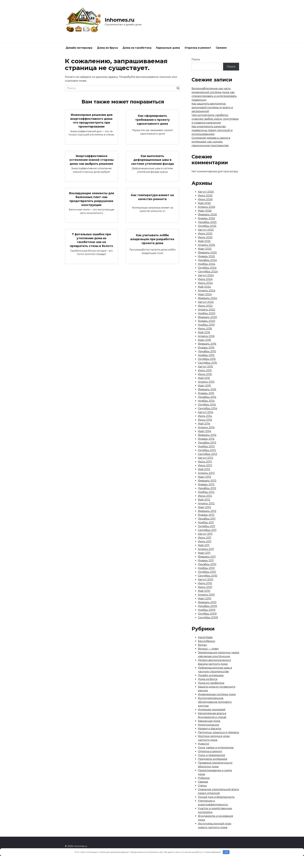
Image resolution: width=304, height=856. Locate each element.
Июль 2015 (205, 370)
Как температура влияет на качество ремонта (152, 197)
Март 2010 (204, 598)
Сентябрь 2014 (207, 408)
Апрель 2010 (206, 594)
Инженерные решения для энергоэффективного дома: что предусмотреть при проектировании (91, 120)
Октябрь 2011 (206, 526)
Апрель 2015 (206, 381)
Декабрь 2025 (207, 222)
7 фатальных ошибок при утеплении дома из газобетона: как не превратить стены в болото (91, 240)
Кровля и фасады (209, 728)
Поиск (196, 59)
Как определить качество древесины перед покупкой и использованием (212, 130)
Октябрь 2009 (207, 613)
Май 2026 (204, 203)
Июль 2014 (205, 416)
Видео (202, 644)
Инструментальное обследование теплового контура (215, 702)
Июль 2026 (205, 195)
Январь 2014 (206, 438)
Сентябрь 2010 (207, 575)
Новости (203, 743)
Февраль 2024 (207, 298)
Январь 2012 (206, 514)
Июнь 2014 (205, 419)
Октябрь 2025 (207, 225)
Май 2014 (204, 423)
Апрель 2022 (206, 309)
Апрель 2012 (206, 503)
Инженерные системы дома (217, 694)
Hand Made (205, 637)
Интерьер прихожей (211, 709)
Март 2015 (204, 385)
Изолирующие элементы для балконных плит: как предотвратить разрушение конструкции (91, 198)
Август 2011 (205, 533)
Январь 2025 (206, 256)
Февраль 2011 (207, 556)
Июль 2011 (204, 537)
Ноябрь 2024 (206, 263)
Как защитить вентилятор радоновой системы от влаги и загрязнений (212, 107)
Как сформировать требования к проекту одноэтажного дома (152, 119)
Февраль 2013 (207, 480)
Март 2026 (205, 210)
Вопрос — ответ (208, 648)
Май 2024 (204, 286)
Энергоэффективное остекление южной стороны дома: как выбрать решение (91, 159)
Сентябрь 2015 (207, 362)
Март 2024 (205, 294)
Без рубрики (206, 641)
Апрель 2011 (206, 549)
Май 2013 (204, 469)
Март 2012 (204, 507)
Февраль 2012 (207, 511)
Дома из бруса (107, 47)
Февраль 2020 (207, 317)
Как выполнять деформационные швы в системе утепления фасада (152, 159)
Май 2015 (204, 378)
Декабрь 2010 (207, 564)
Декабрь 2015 (207, 351)
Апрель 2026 (206, 206)
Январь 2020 (206, 321)
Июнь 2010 (205, 587)
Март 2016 (204, 340)
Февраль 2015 (207, 389)
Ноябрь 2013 (206, 446)
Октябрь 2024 (207, 267)
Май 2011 (203, 545)
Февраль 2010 (207, 602)
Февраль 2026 (207, 214)
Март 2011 (204, 552)
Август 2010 (205, 579)
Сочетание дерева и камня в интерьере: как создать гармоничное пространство (211, 141)
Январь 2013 (206, 484)
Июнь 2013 (205, 465)
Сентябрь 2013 (207, 454)
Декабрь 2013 (207, 442)
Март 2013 (204, 476)
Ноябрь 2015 (206, 355)
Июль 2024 (205, 279)
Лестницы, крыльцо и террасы (218, 732)
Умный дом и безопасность (216, 797)
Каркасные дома (168, 47)
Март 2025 (205, 248)
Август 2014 (205, 412)
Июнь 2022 (205, 305)
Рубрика (203, 777)
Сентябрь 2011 (207, 530)
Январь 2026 (206, 218)
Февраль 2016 (207, 343)
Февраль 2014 (207, 435)
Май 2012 (204, 499)
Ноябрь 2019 (206, 324)
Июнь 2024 (205, 282)
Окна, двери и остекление (216, 747)
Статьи (202, 785)
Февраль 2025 (207, 252)
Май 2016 (204, 332)
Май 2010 (204, 590)
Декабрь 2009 (207, 606)
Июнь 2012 (205, 495)
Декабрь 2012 (207, 488)
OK (226, 852)
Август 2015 (205, 366)
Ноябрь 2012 (206, 492)
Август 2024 (206, 275)
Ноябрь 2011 (206, 522)
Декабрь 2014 (207, 397)
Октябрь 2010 (207, 571)
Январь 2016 (206, 347)
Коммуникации (208, 724)
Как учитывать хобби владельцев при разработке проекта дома (152, 239)
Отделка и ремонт (198, 47)
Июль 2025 (205, 233)
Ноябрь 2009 (206, 609)
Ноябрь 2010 (206, 568)
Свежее (221, 47)
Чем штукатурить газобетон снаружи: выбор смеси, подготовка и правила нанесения (215, 119)
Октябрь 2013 (207, 450)
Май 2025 (204, 241)
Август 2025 (206, 229)
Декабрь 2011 (206, 518)
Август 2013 (205, 457)
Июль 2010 (205, 583)
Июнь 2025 (205, 237)
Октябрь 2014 (207, 404)
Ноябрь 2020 (206, 313)
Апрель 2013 (206, 473)
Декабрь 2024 (207, 260)
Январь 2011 (206, 560)
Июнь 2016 (205, 328)
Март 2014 (204, 431)
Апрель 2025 (206, 244)
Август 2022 (206, 301)
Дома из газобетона (137, 47)
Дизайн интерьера (79, 47)
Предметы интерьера (212, 758)
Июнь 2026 (205, 199)
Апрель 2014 (206, 427)
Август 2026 (206, 191)
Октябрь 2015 (207, 359)
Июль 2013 (205, 461)
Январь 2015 (206, 393)
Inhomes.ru (119, 20)
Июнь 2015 (205, 374)
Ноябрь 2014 (206, 400)
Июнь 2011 (204, 541)
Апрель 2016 (206, 336)
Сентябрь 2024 (208, 271)
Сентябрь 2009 (208, 617)
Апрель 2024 (206, 290)
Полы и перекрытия (211, 755)
